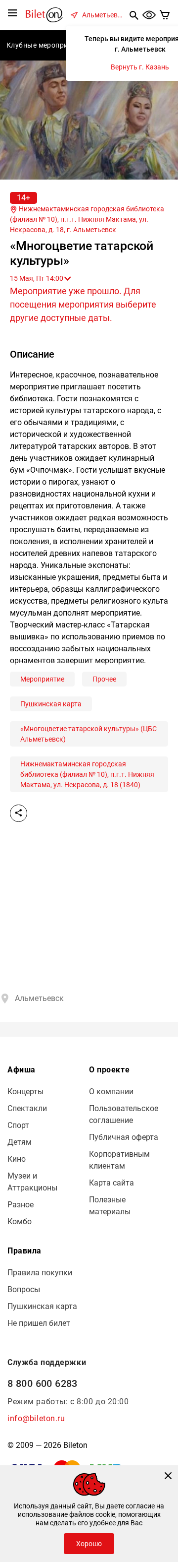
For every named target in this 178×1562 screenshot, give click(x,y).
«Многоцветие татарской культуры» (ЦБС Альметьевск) (88, 734)
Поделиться (18, 813)
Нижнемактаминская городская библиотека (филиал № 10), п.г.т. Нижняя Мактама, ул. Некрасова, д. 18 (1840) (87, 774)
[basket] (165, 15)
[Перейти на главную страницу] (44, 14)
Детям (19, 1142)
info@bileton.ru (36, 1418)
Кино (16, 1159)
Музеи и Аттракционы (32, 1181)
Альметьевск (103, 15)
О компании (111, 1091)
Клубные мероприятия (45, 45)
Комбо (19, 1221)
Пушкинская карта (51, 704)
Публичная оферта (123, 1137)
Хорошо (89, 1544)
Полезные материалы (110, 1205)
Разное (20, 1204)
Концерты (25, 1091)
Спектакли (27, 1108)
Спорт (18, 1125)
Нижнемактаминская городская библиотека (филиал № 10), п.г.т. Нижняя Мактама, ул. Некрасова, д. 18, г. (87, 219)
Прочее (104, 679)
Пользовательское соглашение (123, 1114)
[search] (134, 15)
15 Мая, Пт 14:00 (36, 278)
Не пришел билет (38, 1323)
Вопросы (23, 1289)
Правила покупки (39, 1272)
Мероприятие (42, 679)
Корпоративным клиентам (119, 1160)
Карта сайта (111, 1182)
